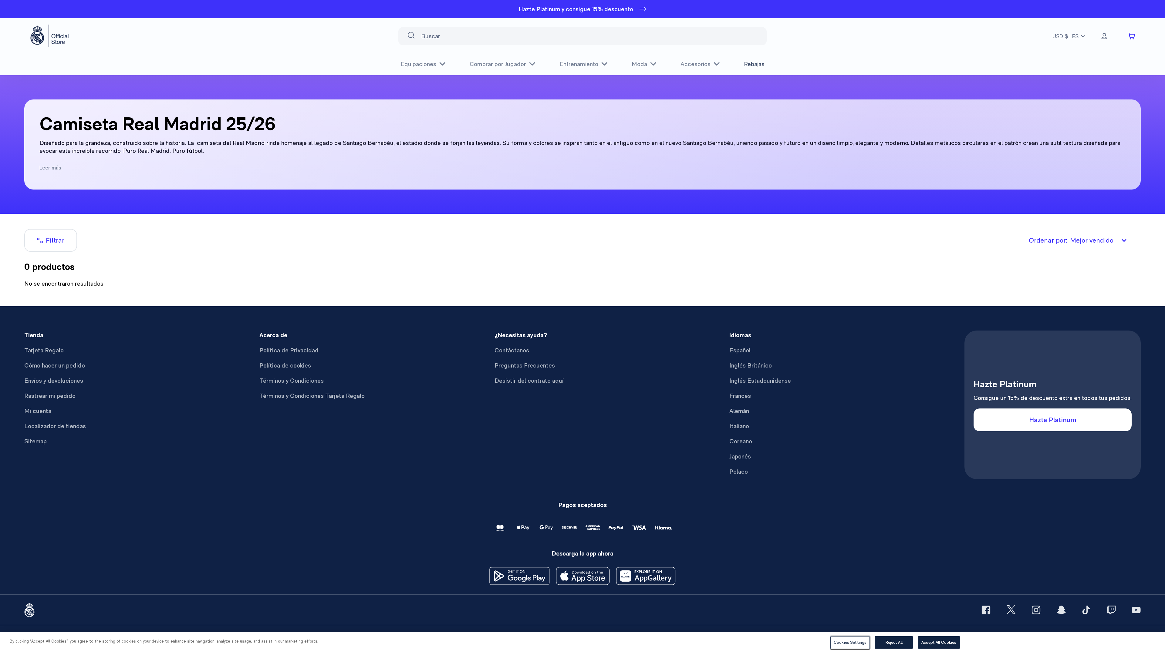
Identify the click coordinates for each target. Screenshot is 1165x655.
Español (740, 350)
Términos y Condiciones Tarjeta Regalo (312, 395)
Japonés (740, 456)
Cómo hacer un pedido (54, 365)
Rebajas (754, 64)
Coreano (740, 441)
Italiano (739, 426)
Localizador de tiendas (55, 426)
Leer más (50, 167)
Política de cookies (285, 365)
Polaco (738, 471)
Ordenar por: (1071, 240)
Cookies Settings (850, 642)
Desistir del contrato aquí (529, 380)
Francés (740, 395)
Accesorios (695, 64)
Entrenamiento (578, 64)
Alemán (739, 411)
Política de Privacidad (289, 350)
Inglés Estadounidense (760, 380)
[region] (582, 643)
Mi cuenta (37, 411)
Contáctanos (512, 350)
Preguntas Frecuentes (525, 365)
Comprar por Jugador (498, 64)
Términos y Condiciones (291, 380)
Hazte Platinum (1052, 420)
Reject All (894, 642)
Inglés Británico (750, 365)
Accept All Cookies (938, 642)
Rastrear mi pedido (50, 395)
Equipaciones (418, 64)
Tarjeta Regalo (44, 350)
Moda (639, 64)
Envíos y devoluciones (53, 380)
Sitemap (35, 441)
